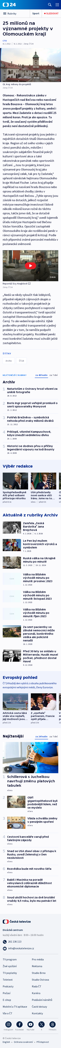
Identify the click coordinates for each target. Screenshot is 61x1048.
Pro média (38, 959)
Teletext (8, 979)
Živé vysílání (10, 966)
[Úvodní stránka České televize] (17, 921)
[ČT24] (9, 5)
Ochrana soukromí (23, 1041)
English (6, 1041)
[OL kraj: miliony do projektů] (30, 65)
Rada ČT (36, 986)
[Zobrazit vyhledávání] (50, 4)
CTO (5, 40)
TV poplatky (10, 973)
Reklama (37, 966)
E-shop (7, 999)
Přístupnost (43, 1041)
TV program (10, 959)
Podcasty (8, 986)
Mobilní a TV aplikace (15, 1006)
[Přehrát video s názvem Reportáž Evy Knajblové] (30, 265)
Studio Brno (39, 973)
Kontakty (37, 1013)
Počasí (6, 993)
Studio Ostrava (40, 979)
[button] (30, 265)
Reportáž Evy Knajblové (15, 283)
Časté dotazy (39, 1006)
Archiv (9, 360)
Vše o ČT (7, 1013)
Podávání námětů (42, 999)
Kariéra (36, 993)
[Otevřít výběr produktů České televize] (57, 4)
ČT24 (21, 360)
